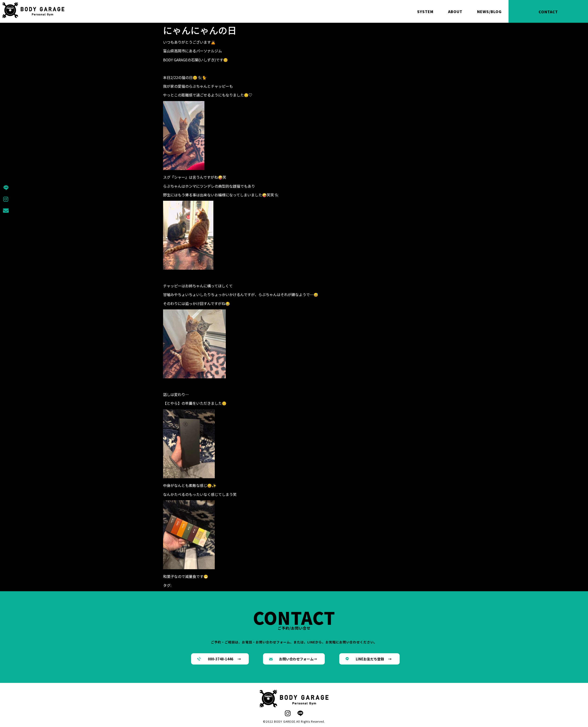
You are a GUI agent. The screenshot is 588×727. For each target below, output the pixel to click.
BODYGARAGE (191, 585)
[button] (220, 659)
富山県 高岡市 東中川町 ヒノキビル (273, 591)
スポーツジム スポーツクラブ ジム (234, 585)
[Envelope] (5, 210)
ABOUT (455, 11)
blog (175, 585)
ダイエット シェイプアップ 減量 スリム (302, 585)
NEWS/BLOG (489, 11)
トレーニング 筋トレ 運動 (362, 585)
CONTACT (548, 11)
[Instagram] (5, 199)
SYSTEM (425, 11)
